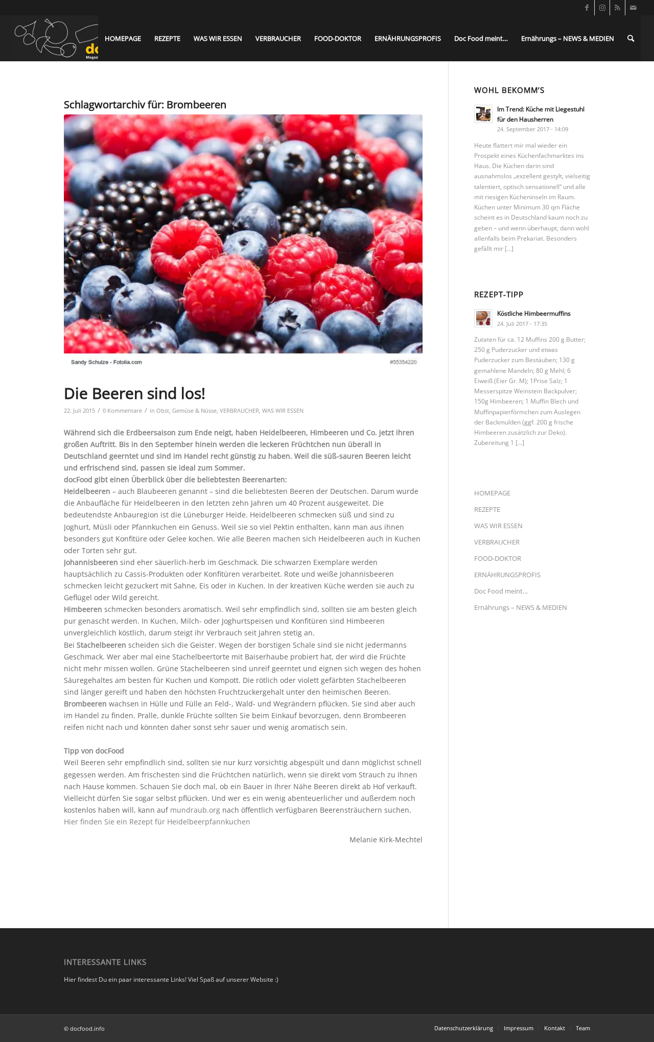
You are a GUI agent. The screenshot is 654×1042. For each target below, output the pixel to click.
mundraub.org (195, 810)
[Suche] (631, 38)
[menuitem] (123, 38)
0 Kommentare (122, 410)
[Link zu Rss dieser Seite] (617, 7)
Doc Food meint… (501, 591)
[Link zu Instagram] (602, 7)
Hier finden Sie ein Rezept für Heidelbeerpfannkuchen (157, 821)
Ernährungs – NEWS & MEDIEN (520, 607)
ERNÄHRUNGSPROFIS (507, 574)
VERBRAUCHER (239, 410)
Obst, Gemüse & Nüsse (186, 410)
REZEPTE (487, 509)
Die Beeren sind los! (134, 393)
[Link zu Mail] (633, 7)
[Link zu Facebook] (586, 7)
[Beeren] (243, 242)
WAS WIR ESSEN (282, 410)
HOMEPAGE (492, 493)
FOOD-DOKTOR (497, 558)
